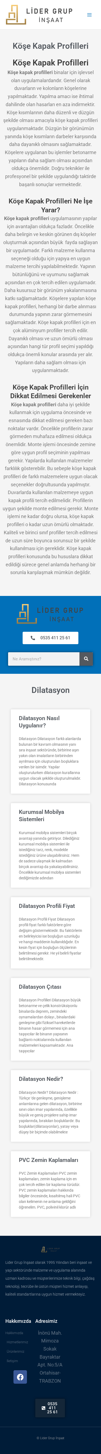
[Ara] (86, 659)
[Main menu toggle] (89, 14)
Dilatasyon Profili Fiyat (47, 906)
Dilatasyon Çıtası (40, 987)
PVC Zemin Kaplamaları (48, 1160)
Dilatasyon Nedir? (41, 1079)
